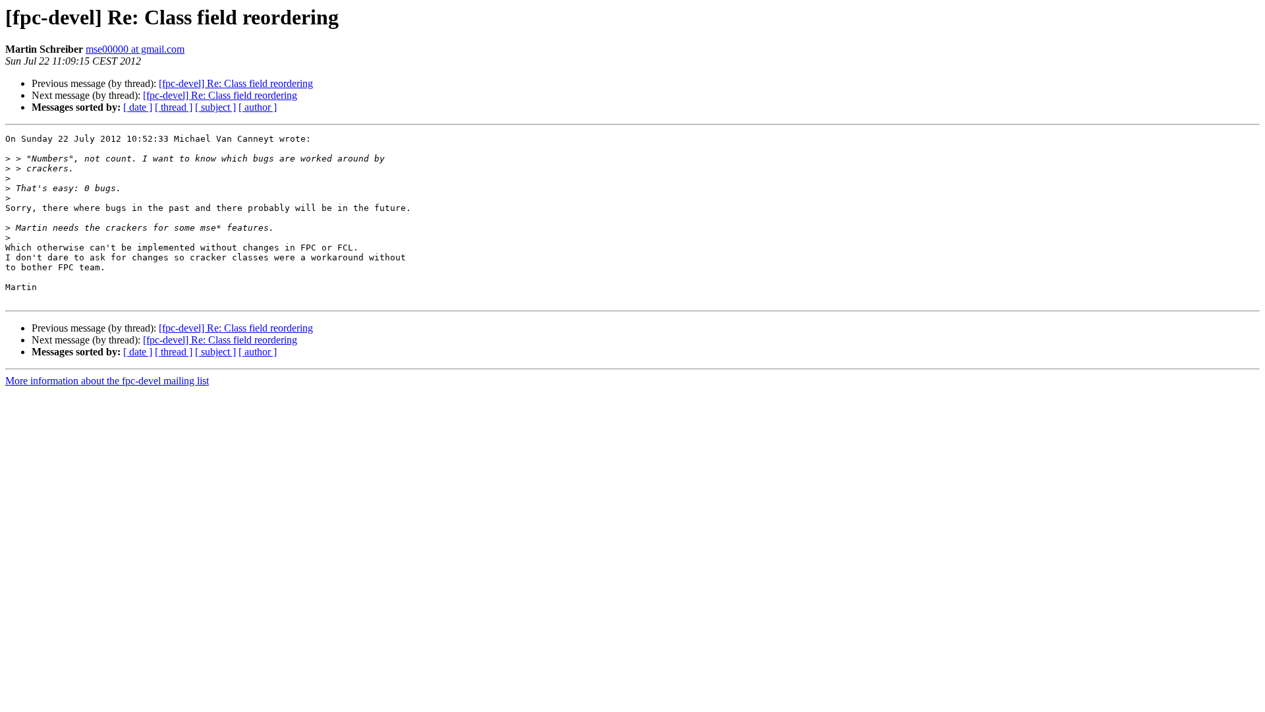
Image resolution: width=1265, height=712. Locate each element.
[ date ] (137, 107)
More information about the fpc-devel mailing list (107, 380)
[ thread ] (173, 107)
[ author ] (258, 107)
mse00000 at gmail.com (135, 49)
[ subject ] (215, 107)
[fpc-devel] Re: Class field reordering (236, 83)
